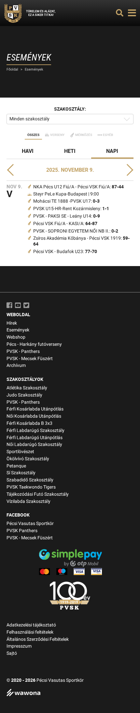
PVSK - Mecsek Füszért (30, 358)
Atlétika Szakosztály (27, 388)
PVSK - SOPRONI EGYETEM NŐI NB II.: (75, 231)
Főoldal (12, 69)
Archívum (16, 365)
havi (28, 151)
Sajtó (12, 653)
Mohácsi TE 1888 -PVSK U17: (66, 201)
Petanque (16, 466)
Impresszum (19, 646)
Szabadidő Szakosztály (30, 480)
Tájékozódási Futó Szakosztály (38, 494)
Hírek (12, 323)
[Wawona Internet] (70, 693)
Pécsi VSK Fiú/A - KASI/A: (65, 223)
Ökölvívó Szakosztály (28, 459)
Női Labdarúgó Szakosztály (34, 444)
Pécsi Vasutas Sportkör (30, 523)
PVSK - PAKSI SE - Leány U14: (66, 216)
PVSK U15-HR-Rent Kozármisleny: (71, 208)
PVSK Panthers (22, 530)
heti (70, 151)
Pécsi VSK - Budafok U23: (65, 251)
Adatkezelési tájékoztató (31, 625)
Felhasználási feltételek (30, 632)
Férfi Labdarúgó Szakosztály (35, 430)
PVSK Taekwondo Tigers (31, 487)
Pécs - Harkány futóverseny (34, 344)
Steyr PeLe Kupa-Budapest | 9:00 (66, 194)
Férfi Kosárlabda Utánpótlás (35, 409)
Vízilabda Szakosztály (28, 501)
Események (34, 69)
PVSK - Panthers (23, 351)
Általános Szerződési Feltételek (38, 639)
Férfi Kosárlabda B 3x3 (29, 423)
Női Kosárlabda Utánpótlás (34, 416)
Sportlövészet (20, 451)
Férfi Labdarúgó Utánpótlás (35, 437)
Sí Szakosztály (21, 473)
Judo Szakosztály (24, 395)
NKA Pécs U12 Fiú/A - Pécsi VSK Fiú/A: (78, 187)
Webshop (16, 337)
